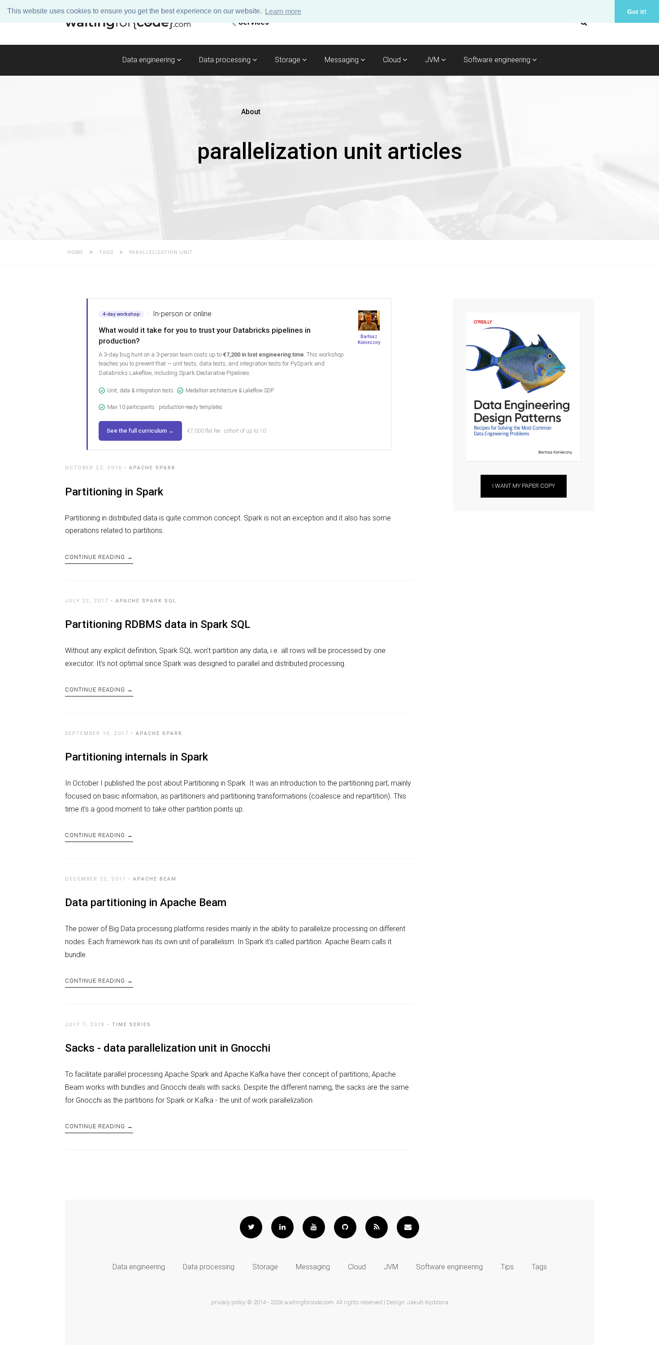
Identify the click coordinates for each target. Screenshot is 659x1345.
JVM (433, 60)
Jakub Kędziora (427, 1302)
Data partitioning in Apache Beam (145, 902)
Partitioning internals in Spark (136, 757)
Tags (106, 252)
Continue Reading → (99, 557)
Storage (288, 60)
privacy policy (228, 1302)
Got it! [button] (636, 11)
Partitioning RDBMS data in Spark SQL (157, 624)
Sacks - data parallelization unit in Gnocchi (167, 1048)
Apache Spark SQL (146, 601)
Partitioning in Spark (114, 492)
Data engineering (149, 60)
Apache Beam (155, 879)
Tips (507, 1267)
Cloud (393, 60)
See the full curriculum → (140, 430)
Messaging (342, 60)
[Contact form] (408, 1227)
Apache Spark (152, 468)
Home (75, 252)
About (250, 111)
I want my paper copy (523, 485)
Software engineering (498, 60)
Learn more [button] (283, 11)
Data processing (225, 60)
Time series (131, 1024)
